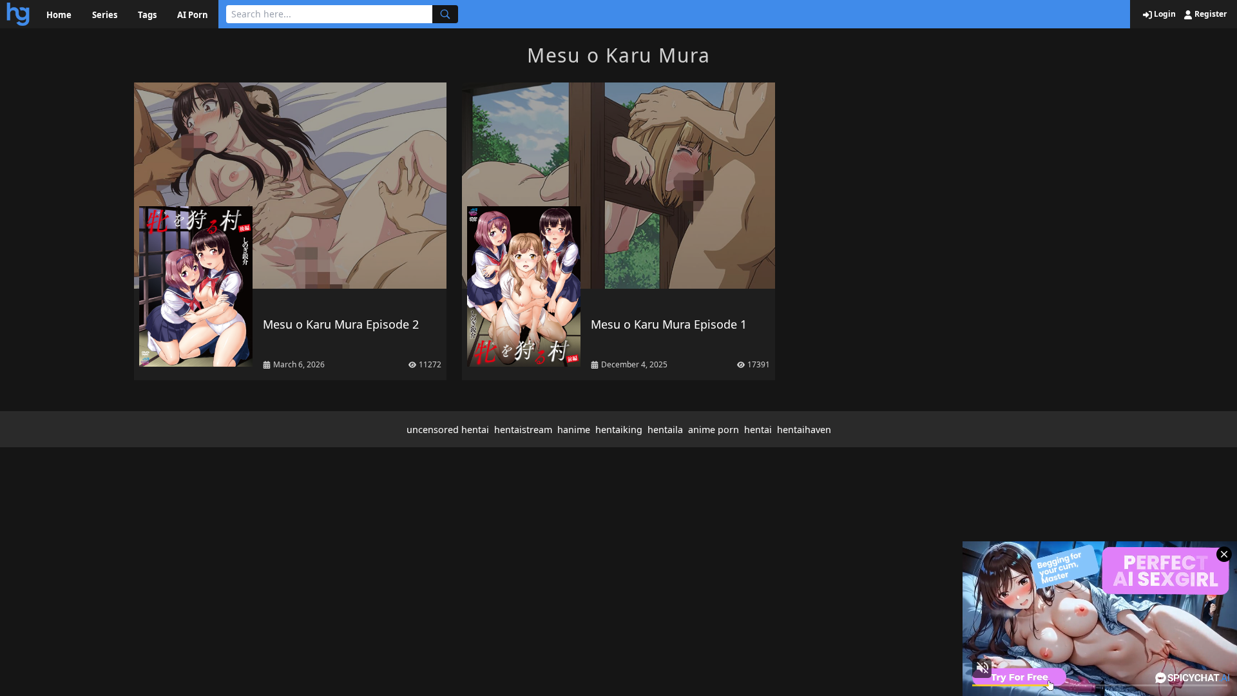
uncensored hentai (448, 429)
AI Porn (192, 15)
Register (1210, 14)
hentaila (665, 429)
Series (104, 15)
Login (1164, 14)
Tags (147, 15)
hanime (573, 429)
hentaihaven (804, 429)
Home (59, 15)
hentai (758, 429)
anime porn (713, 429)
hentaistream (523, 429)
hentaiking (618, 429)
